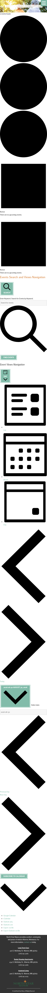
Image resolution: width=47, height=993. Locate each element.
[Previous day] (23, 603)
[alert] (23, 187)
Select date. (35, 705)
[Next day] (23, 678)
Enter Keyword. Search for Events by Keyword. (16, 299)
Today (2, 681)
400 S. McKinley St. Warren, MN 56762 (23, 974)
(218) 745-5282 (23, 954)
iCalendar (6, 919)
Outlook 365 (8, 922)
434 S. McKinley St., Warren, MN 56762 (23, 962)
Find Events (8, 357)
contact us (27, 942)
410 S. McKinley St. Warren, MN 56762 (23, 951)
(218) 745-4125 (23, 976)
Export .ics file (8, 928)
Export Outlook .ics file (11, 931)
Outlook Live (8, 925)
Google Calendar (9, 916)
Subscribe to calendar (14, 876)
